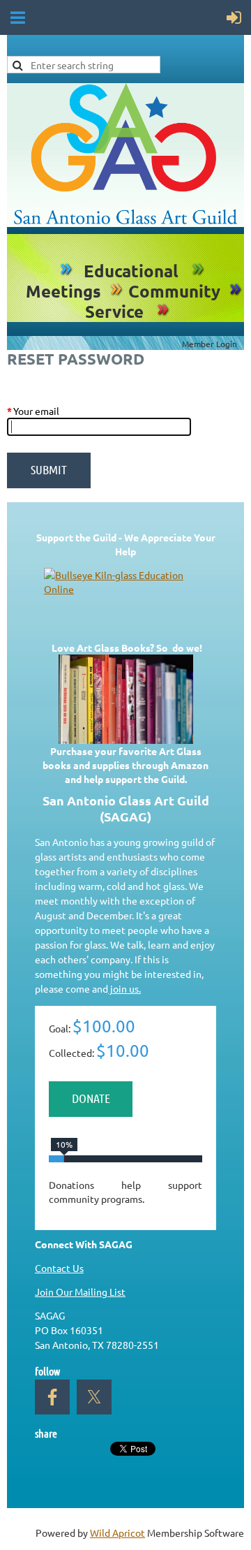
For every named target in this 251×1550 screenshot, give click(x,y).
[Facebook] (52, 1397)
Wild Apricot (117, 1532)
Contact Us (59, 1268)
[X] (94, 1397)
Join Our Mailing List (80, 1291)
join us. (124, 988)
